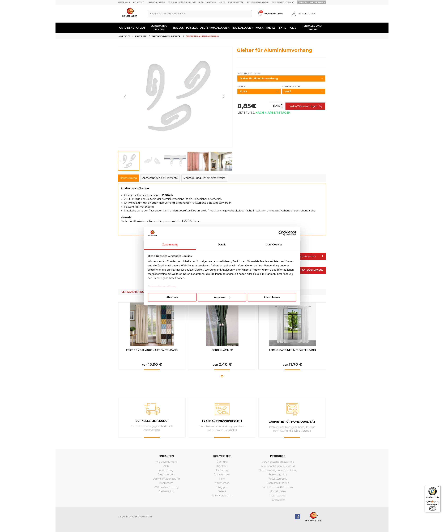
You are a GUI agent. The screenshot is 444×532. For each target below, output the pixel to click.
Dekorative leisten (159, 27)
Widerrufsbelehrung (182, 2)
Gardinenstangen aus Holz (278, 461)
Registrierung (166, 474)
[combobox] (200, 13)
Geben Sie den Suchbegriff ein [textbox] (167, 13)
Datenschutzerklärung (166, 478)
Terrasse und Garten (312, 27)
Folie (292, 27)
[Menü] (438, 487)
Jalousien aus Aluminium (278, 487)
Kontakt (138, 2)
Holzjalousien (242, 27)
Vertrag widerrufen (311, 2)
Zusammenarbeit (257, 2)
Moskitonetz (265, 27)
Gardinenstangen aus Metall (278, 466)
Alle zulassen (272, 297)
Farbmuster (236, 2)
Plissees (192, 27)
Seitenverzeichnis (222, 495)
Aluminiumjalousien (214, 27)
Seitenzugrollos (277, 474)
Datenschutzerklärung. (162, 286)
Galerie (222, 491)
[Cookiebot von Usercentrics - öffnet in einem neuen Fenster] (281, 233)
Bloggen (222, 487)
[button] (224, 97)
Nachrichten (222, 482)
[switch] (432, 508)
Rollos (178, 27)
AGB (166, 466)
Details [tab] (222, 244)
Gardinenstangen (132, 27)
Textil (281, 27)
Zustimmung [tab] (170, 244)
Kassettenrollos (277, 478)
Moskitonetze (277, 495)
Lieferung (222, 470)
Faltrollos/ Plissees (278, 482)
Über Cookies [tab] (274, 244)
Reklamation (207, 2)
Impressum (166, 482)
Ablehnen (172, 297)
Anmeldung (166, 470)
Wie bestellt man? (282, 2)
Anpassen (220, 297)
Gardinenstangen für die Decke (278, 470)
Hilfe (222, 2)
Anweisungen (156, 2)
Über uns (124, 2)
